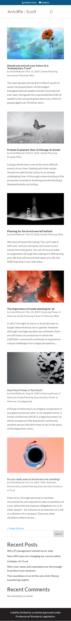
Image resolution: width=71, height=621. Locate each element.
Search (58, 533)
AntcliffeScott (17, 71)
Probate (11, 157)
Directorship (13, 486)
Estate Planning (49, 71)
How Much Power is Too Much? (25, 390)
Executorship (41, 397)
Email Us (45, 2)
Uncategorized (24, 401)
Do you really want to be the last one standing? (33, 479)
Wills (31, 75)
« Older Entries (15, 528)
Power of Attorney (43, 316)
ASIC (43, 482)
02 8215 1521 (30, 2)
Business (51, 482)
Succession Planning (17, 75)
